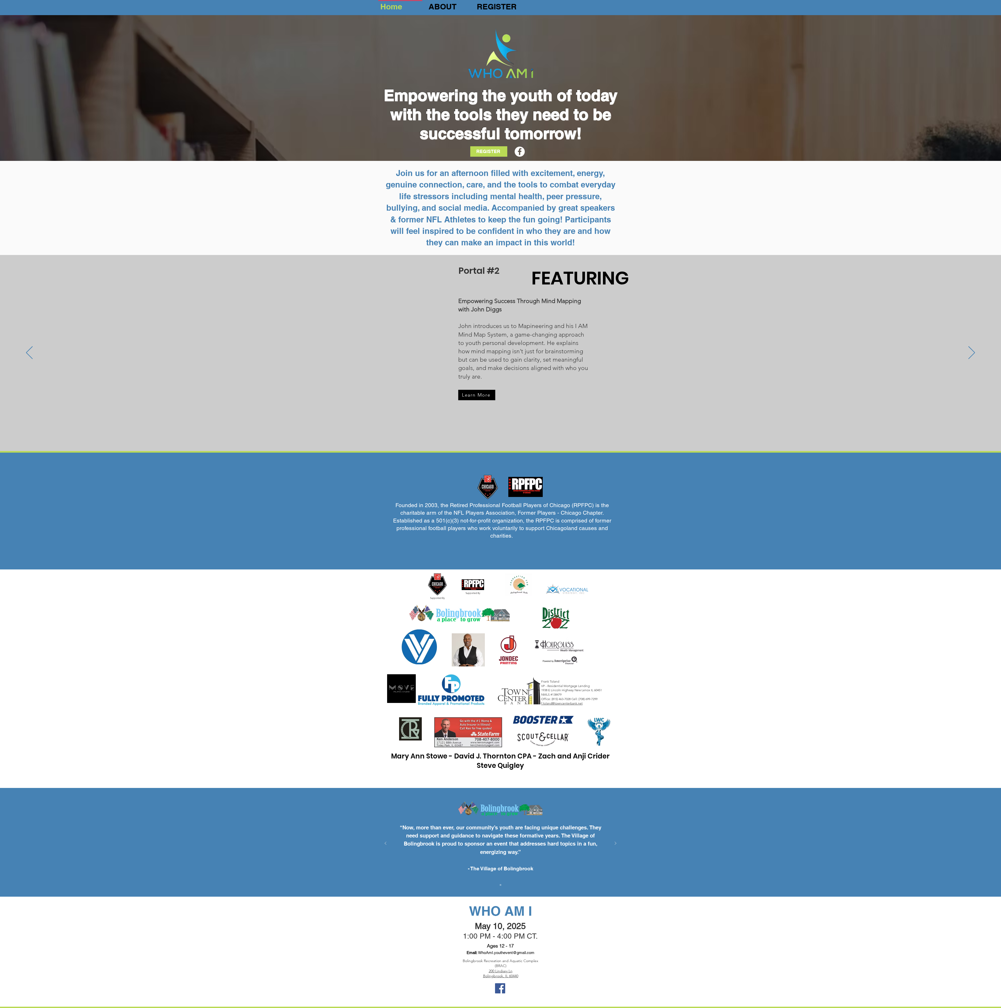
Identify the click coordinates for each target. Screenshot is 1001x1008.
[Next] (971, 353)
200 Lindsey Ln (500, 971)
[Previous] (29, 353)
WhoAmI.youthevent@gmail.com (506, 952)
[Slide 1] (500, 885)
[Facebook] (520, 152)
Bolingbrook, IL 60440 (500, 976)
